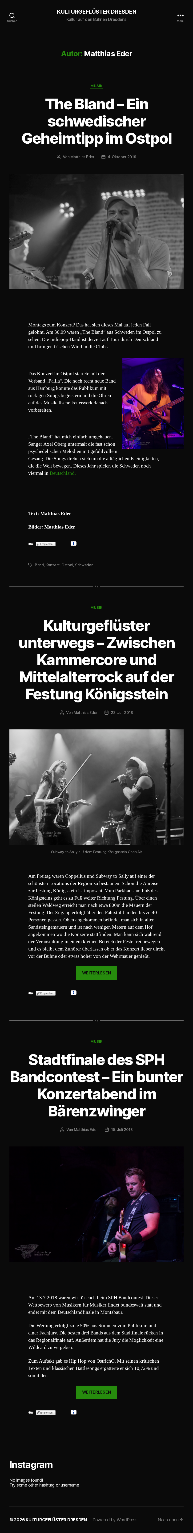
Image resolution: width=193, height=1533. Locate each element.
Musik (96, 86)
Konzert (52, 565)
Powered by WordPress (114, 1519)
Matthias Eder (82, 156)
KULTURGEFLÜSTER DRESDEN (96, 12)
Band (39, 565)
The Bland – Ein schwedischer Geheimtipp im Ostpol (96, 121)
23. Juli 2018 (122, 712)
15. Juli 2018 (122, 1129)
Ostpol (67, 565)
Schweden (84, 565)
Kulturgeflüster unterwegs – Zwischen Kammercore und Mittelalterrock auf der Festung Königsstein (96, 659)
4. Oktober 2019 (122, 156)
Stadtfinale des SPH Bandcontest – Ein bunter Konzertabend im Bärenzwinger (96, 1085)
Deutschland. (63, 473)
